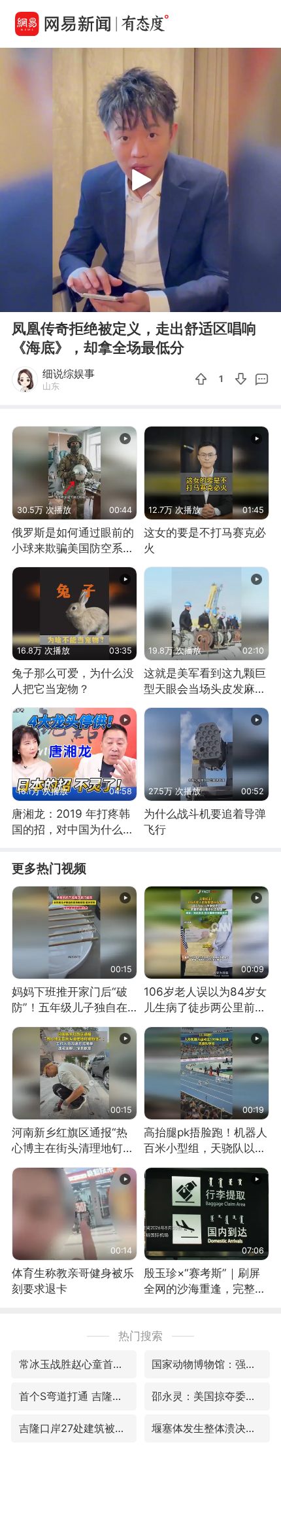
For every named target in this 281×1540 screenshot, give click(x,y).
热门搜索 (140, 1335)
